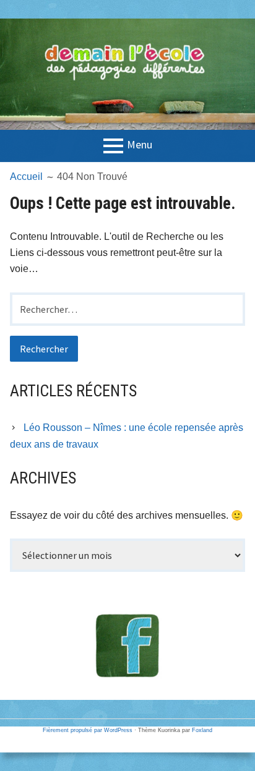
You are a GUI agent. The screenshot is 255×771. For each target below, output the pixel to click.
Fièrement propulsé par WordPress (87, 730)
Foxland (202, 730)
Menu (139, 145)
